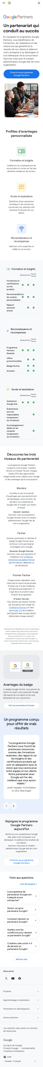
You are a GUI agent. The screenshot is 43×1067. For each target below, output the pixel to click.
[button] (21, 896)
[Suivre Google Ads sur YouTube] (13, 978)
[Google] (7, 1040)
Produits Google (10, 1048)
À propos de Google (12, 1045)
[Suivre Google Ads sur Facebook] (19, 978)
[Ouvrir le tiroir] (4, 3)
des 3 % (18, 610)
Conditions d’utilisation (13, 1051)
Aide (9, 1057)
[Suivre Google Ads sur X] (6, 978)
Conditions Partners (18, 607)
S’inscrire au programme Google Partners (21, 861)
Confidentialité (28, 1048)
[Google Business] (9, 3)
